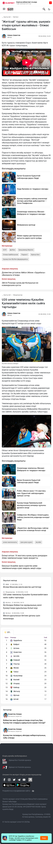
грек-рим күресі (26, 542)
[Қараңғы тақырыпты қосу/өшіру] (49, 9)
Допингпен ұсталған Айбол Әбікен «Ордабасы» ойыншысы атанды (23, 273)
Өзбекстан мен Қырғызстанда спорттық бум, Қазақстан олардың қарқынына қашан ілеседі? (24, 721)
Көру (44, 838)
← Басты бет (6, 17)
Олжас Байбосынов (10, 254)
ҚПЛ (4, 250)
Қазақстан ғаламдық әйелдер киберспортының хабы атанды (24, 736)
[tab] (8, 632)
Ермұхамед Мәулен (26, 250)
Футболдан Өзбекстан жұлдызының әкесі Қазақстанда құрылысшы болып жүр (22, 606)
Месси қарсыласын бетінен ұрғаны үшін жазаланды (21, 617)
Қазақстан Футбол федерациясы (15, 259)
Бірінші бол (35, 254)
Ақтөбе (38, 542)
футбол (12, 250)
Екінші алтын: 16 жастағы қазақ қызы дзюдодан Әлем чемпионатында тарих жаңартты (24, 556)
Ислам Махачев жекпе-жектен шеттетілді (22, 587)
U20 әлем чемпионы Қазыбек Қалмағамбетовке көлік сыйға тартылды (25, 596)
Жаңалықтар (17, 295)
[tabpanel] (26, 669)
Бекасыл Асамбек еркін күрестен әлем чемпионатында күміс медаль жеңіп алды (21, 567)
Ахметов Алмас (15, 714)
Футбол (15, 17)
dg (33, 791)
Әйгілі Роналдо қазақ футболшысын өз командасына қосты (20, 284)
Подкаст (24, 254)
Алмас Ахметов (13, 35)
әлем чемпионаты (10, 542)
